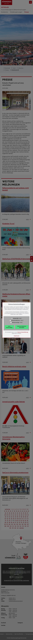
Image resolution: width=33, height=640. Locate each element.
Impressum (16, 336)
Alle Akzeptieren (9, 327)
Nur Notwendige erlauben (21, 327)
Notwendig (15, 318)
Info (20, 318)
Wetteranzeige (15, 322)
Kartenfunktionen (15, 320)
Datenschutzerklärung (22, 332)
